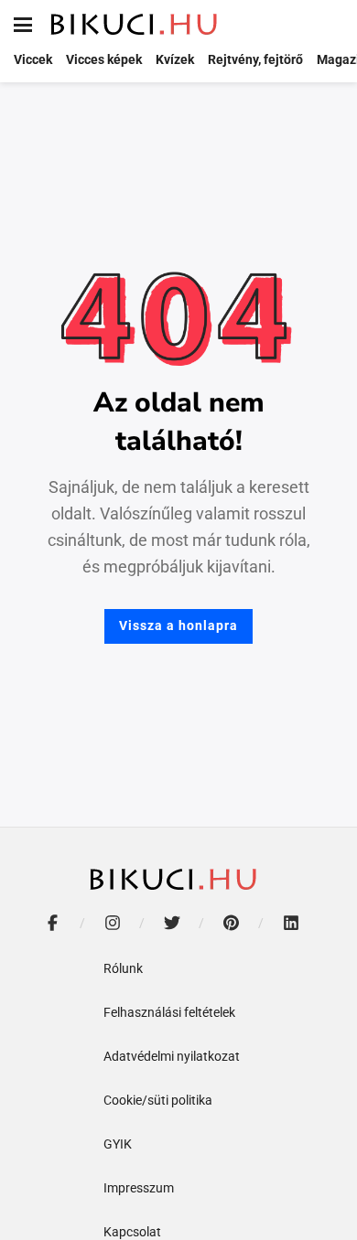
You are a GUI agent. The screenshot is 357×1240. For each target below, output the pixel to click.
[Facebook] (52, 923)
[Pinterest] (231, 923)
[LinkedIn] (290, 923)
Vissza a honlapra (178, 625)
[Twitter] (171, 923)
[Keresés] (329, 24)
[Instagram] (112, 923)
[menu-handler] (23, 24)
